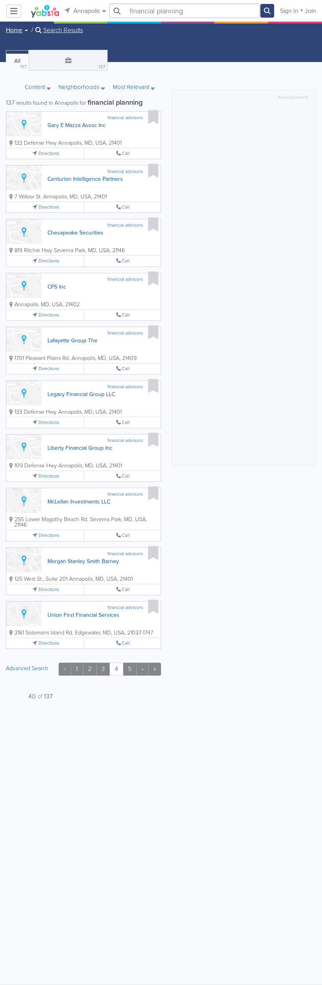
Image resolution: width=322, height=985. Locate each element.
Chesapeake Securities (75, 233)
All (20, 63)
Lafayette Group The (72, 340)
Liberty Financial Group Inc (80, 448)
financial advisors (125, 117)
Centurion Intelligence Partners (85, 179)
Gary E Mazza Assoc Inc (77, 125)
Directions (48, 153)
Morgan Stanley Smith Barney (83, 561)
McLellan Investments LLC (79, 502)
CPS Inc (57, 287)
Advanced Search (27, 668)
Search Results (63, 30)
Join (310, 10)
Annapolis (86, 10)
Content (36, 87)
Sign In (289, 10)
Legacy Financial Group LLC (81, 394)
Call (126, 153)
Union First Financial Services (83, 615)
